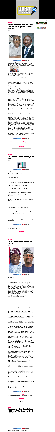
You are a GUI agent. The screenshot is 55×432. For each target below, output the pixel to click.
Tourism (29, 20)
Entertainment (32, 20)
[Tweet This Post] (19, 60)
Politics (21, 20)
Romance (26, 20)
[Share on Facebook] (15, 60)
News (16, 20)
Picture (35, 20)
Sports (24, 20)
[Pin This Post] (23, 60)
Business (19, 20)
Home (14, 20)
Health (40, 20)
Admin (11, 413)
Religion (38, 20)
